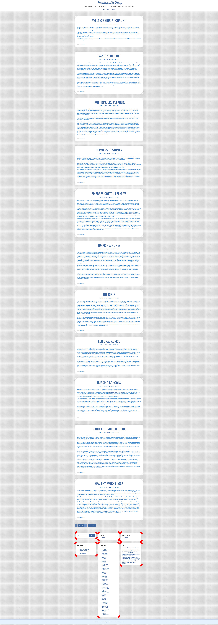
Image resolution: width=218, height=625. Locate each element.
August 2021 (104, 557)
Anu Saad (137, 70)
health (130, 553)
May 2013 (104, 598)
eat (128, 550)
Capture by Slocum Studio (120, 621)
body (138, 547)
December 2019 (105, 579)
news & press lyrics (126, 558)
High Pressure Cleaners (109, 102)
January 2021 (104, 565)
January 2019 (104, 580)
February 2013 (105, 602)
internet (125, 554)
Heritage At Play (103, 621)
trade (137, 560)
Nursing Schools (109, 382)
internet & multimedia (131, 554)
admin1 (106, 24)
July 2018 (104, 581)
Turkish (113, 9)
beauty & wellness (134, 547)
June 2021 (104, 560)
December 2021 (105, 556)
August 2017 (104, 590)
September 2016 (105, 592)
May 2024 (104, 547)
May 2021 (104, 561)
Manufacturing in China (109, 429)
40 (89, 525)
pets (131, 558)
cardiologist (105, 69)
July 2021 (104, 558)
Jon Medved (121, 499)
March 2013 (104, 600)
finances (128, 551)
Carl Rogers (112, 390)
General (126, 537)
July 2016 (104, 594)
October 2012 (105, 607)
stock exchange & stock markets (126, 560)
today (135, 560)
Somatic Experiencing (104, 111)
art (122, 547)
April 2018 (104, 583)
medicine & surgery (127, 556)
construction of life (125, 550)
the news (132, 560)
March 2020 (104, 576)
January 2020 (104, 577)
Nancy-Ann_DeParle (130, 213)
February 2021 (105, 564)
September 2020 (105, 570)
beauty (128, 547)
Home (104, 9)
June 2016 (104, 595)
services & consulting (132, 559)
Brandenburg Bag (109, 55)
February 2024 (105, 551)
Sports (138, 559)
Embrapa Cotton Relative (109, 193)
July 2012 (104, 611)
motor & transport (133, 557)
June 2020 (104, 575)
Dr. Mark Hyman (98, 454)
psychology (138, 558)
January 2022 (104, 554)
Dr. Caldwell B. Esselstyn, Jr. (98, 350)
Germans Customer (109, 150)
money (129, 557)
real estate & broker (125, 559)
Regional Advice (109, 341)
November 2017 (105, 585)
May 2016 (104, 596)
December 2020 (105, 566)
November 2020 (105, 568)
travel (124, 562)
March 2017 (104, 591)
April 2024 (104, 549)
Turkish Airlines (109, 245)
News (126, 538)
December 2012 (105, 605)
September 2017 (105, 588)
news (137, 557)
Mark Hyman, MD (107, 226)
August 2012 (104, 610)
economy (130, 550)
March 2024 (104, 550)
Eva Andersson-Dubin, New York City (115, 392)
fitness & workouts (133, 551)
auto (124, 547)
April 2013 (104, 599)
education (133, 550)
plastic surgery (135, 558)
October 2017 (105, 587)
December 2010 (105, 614)
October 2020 (105, 569)
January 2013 (104, 603)
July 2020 (104, 573)
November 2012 (105, 606)
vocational (124, 563)
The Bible (109, 294)
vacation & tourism (131, 562)
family (126, 551)
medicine (137, 554)
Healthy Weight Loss (109, 483)
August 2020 (104, 572)
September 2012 (105, 609)
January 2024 (104, 553)
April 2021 (104, 562)
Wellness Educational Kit (109, 20)
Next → (93, 525)
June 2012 (104, 613)
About (108, 9)
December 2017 (105, 584)
